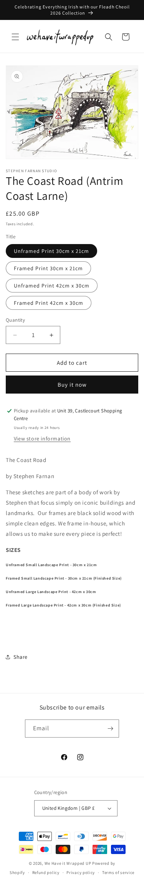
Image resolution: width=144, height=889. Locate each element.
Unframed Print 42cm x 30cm (51, 285)
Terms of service (118, 872)
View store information (42, 438)
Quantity (15, 320)
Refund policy (46, 872)
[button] (15, 36)
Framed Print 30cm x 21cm (48, 268)
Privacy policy (80, 872)
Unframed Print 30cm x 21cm (51, 251)
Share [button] (20, 656)
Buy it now (72, 384)
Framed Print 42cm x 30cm (48, 302)
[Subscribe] (110, 729)
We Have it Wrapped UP (68, 863)
